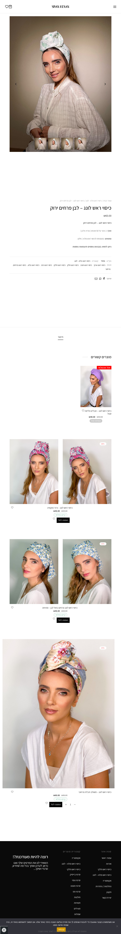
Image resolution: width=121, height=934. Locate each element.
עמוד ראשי (106, 858)
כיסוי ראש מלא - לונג (94, 200)
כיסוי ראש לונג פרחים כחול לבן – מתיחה (59, 607)
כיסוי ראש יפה (46, 265)
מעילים (77, 908)
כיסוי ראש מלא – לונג (71, 863)
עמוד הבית (107, 200)
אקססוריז (76, 858)
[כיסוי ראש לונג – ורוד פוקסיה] (60, 471)
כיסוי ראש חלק (73, 265)
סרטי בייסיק (75, 874)
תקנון (109, 892)
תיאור (60, 337)
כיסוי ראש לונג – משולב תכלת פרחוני (95, 792)
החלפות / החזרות (103, 886)
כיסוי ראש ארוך (99, 265)
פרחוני (108, 269)
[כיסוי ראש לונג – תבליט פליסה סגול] (95, 386)
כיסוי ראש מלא (33, 265)
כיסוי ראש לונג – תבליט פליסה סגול (98, 412)
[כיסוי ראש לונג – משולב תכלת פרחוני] (60, 713)
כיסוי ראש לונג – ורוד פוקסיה (60, 507)
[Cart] (10, 6)
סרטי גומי (76, 880)
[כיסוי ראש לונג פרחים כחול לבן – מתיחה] (60, 571)
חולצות (77, 897)
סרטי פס (76, 891)
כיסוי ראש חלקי (60, 265)
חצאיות (77, 902)
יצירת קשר (106, 897)
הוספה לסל (63, 520)
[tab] (60, 337)
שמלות (77, 914)
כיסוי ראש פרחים (19, 265)
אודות (108, 863)
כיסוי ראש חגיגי (86, 265)
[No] (117, 926)
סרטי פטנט (75, 885)
